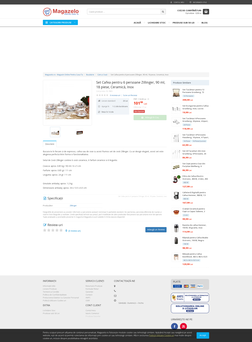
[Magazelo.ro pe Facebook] (174, 326)
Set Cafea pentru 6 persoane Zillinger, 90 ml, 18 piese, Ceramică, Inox (130, 84)
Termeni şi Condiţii (51, 291)
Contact (89, 294)
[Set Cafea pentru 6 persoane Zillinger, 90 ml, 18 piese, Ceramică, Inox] (67, 102)
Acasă (137, 22)
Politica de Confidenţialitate (55, 294)
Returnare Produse (94, 286)
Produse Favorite (93, 316)
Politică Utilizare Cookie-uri (54, 300)
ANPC (88, 297)
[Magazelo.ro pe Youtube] (183, 326)
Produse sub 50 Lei (184, 22)
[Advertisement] (126, 46)
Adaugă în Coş (151, 117)
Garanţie (89, 291)
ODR (88, 300)
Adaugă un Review (156, 229)
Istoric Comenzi (92, 313)
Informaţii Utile (199, 2)
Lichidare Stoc (157, 22)
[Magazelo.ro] (62, 11)
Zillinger (73, 205)
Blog (205, 22)
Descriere (49, 144)
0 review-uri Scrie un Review (123, 95)
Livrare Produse (50, 289)
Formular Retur (92, 289)
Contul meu (178, 2)
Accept (203, 335)
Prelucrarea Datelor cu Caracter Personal (61, 297)
